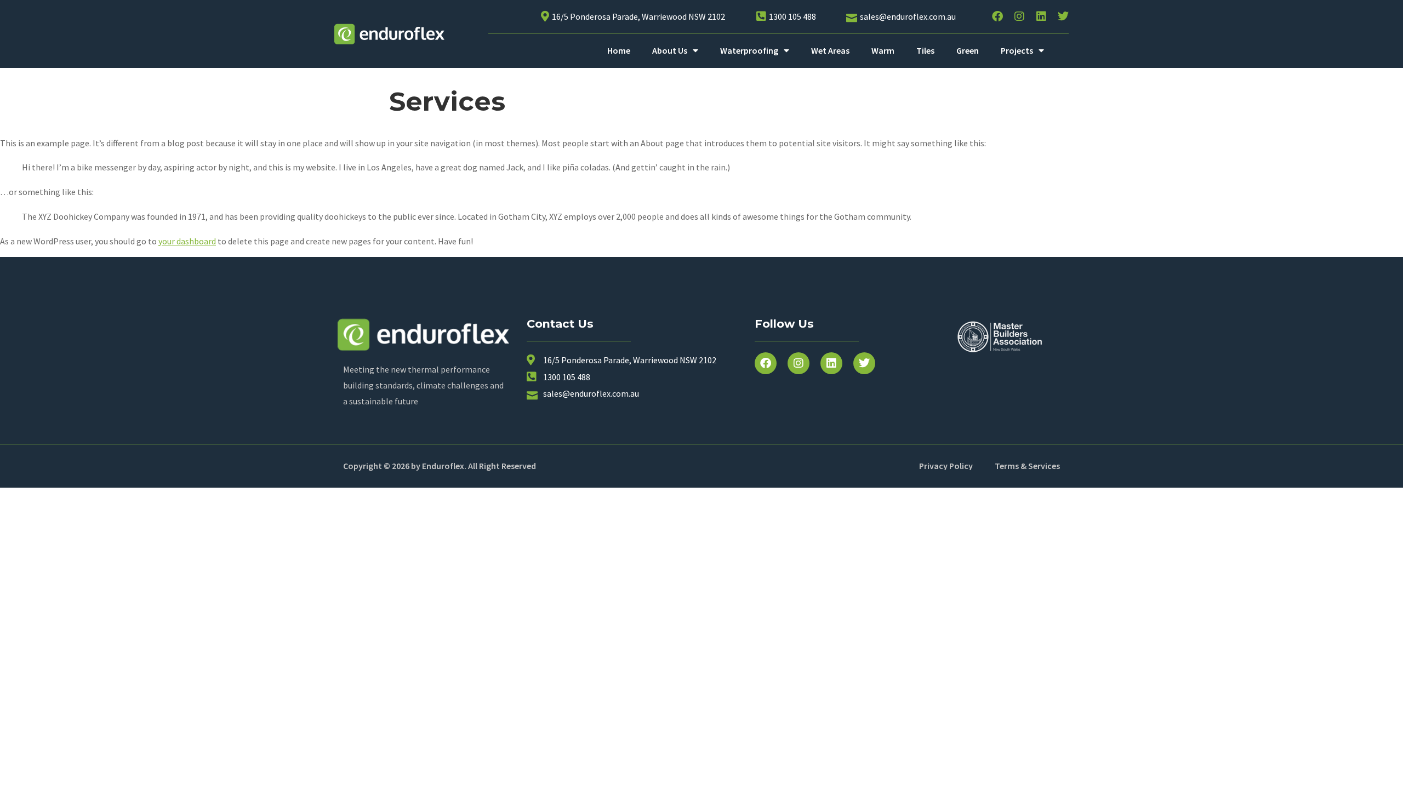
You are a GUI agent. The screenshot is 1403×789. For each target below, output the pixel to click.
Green (967, 50)
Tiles (925, 50)
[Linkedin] (1041, 16)
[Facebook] (997, 16)
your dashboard (187, 241)
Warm (882, 50)
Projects (1017, 50)
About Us (669, 50)
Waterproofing (749, 50)
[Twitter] (1063, 16)
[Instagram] (1019, 16)
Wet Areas (830, 50)
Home (618, 50)
